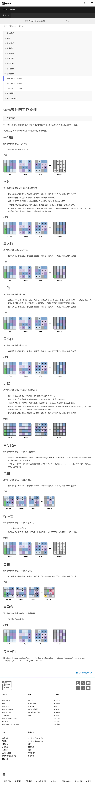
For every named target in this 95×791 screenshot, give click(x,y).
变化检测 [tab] (10, 48)
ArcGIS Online (9, 9)
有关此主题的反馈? (84, 673)
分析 (4, 15)
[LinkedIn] (88, 683)
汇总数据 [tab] (10, 93)
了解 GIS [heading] (57, 694)
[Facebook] (78, 683)
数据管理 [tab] (10, 53)
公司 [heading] (3, 732)
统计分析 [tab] (10, 74)
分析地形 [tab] (10, 43)
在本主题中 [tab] (11, 118)
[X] (83, 683)
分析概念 (11, 26)
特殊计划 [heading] (31, 732)
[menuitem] (14, 700)
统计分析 (20, 26)
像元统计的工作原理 (14, 79)
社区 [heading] (29, 694)
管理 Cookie (66, 781)
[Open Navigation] (92, 3)
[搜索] (85, 3)
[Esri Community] (78, 688)
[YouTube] (88, 688)
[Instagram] (83, 688)
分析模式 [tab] (10, 33)
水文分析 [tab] (10, 69)
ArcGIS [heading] (4, 694)
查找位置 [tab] (10, 63)
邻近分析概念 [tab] (12, 98)
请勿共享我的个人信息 (83, 781)
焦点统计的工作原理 (14, 84)
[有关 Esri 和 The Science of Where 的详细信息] (6, 686)
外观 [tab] (8, 38)
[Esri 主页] (6, 3)
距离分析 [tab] (10, 58)
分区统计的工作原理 (14, 88)
